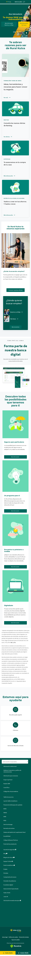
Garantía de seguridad (9, 849)
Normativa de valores (8, 828)
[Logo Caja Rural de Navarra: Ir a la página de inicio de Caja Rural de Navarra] (8, 2)
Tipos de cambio (15, 940)
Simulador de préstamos (9, 881)
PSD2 (4, 820)
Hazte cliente (9, 953)
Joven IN (5, 896)
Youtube (3, 922)
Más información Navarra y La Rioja (9, 24)
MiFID (4, 809)
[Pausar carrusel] (26, 33)
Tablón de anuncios (8, 797)
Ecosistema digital (8, 885)
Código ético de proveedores (10, 791)
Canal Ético (6, 787)
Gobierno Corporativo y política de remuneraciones (12, 771)
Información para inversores (10, 776)
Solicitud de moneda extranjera (11, 900)
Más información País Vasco (24, 24)
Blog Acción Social (8, 857)
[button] (14, 32)
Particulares (18, 2)
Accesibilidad (6, 836)
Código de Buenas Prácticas (10, 840)
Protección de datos (24, 937)
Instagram (3, 918)
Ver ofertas (7, 136)
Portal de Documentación (10, 844)
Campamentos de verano (9, 877)
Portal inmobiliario (8, 865)
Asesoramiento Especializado (10, 889)
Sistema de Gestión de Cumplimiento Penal (14, 832)
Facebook (3, 906)
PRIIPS (5, 812)
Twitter (3, 910)
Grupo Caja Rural (7, 779)
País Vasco (13, 319)
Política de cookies (13, 937)
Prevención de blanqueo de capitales (12, 805)
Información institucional (10, 766)
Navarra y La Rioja (15, 312)
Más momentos (15, 327)
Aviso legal (5, 937)
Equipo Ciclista (7, 861)
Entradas (5, 873)
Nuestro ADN (6, 783)
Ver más (6, 97)
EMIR (4, 816)
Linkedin (3, 914)
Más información (8, 176)
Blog (4, 853)
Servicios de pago (7, 824)
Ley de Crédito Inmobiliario (10, 801)
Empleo (5, 869)
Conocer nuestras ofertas (16, 290)
